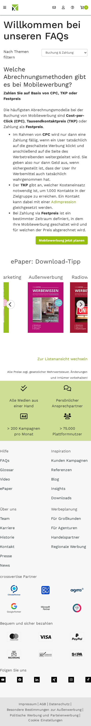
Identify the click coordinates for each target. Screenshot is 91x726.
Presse (6, 556)
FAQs (4, 460)
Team (5, 518)
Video (5, 479)
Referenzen (61, 470)
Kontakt (7, 546)
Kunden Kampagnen (69, 460)
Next (81, 304)
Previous (10, 304)
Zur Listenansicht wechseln (62, 359)
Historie (7, 537)
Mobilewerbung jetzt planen (61, 240)
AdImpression (63, 202)
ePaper (6, 488)
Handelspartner (65, 537)
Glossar (7, 470)
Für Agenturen (64, 528)
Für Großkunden (66, 518)
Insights (58, 488)
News (5, 565)
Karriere (7, 528)
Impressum (28, 704)
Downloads (61, 498)
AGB (42, 704)
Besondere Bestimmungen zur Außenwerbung (44, 709)
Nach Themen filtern (16, 54)
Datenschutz (59, 704)
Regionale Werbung (68, 546)
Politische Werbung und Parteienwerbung (44, 715)
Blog (55, 479)
